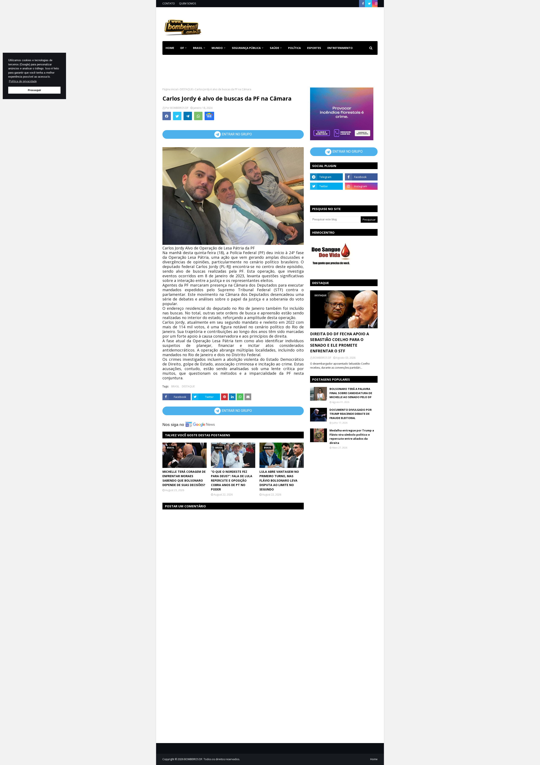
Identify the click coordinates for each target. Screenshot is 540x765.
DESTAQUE (186, 89)
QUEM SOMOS (187, 3)
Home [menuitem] (170, 48)
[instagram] (376, 3)
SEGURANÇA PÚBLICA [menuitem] (246, 48)
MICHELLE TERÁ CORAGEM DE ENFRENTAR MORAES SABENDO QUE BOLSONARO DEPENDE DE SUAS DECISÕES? (184, 478)
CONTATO (168, 3)
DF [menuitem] (182, 48)
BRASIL (175, 386)
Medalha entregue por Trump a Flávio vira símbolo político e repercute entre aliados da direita (351, 436)
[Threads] (326, 195)
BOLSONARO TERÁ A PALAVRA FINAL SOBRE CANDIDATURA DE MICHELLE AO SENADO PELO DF (350, 393)
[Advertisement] (301, 23)
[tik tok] (361, 195)
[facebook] (363, 3)
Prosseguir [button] (34, 90)
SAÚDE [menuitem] (274, 48)
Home (374, 759)
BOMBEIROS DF (179, 108)
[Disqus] (233, 566)
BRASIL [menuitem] (197, 48)
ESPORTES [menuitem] (314, 48)
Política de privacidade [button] (23, 81)
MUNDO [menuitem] (217, 48)
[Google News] (209, 116)
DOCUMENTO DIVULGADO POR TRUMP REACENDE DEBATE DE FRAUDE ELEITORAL (350, 414)
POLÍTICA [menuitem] (294, 48)
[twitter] (369, 3)
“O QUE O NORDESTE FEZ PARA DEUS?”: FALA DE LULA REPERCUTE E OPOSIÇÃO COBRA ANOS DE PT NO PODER (231, 480)
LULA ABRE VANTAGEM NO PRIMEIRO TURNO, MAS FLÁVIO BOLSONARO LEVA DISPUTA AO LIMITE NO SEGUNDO (279, 480)
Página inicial (170, 89)
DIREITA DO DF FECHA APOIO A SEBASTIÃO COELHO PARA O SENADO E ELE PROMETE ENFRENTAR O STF (339, 342)
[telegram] (326, 176)
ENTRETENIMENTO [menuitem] (340, 48)
